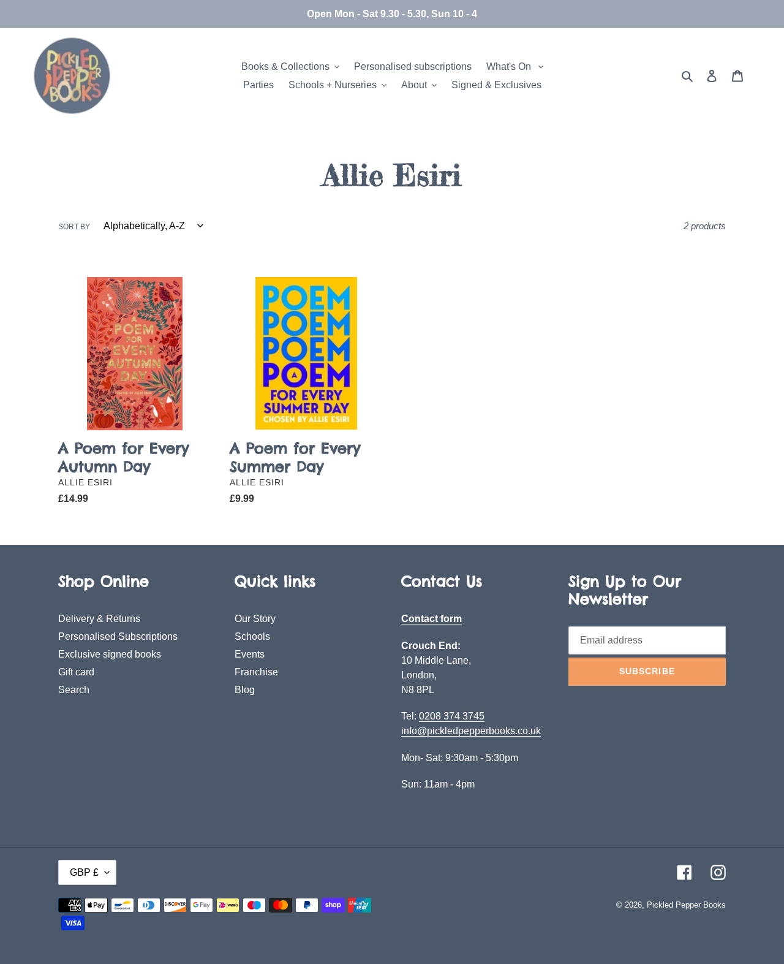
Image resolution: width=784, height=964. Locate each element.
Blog (245, 690)
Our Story (255, 618)
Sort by (74, 226)
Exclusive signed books (109, 654)
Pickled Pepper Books (686, 904)
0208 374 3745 (451, 716)
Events (250, 654)
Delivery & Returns (99, 618)
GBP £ (84, 872)
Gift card (76, 672)
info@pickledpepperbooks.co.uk (471, 731)
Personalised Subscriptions (118, 636)
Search (73, 690)
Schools (252, 636)
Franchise (256, 672)
